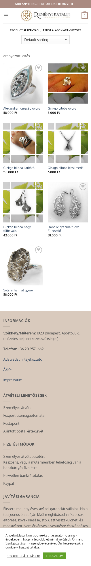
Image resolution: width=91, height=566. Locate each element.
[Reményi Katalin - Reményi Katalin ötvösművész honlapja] (45, 15)
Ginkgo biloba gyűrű (62, 108)
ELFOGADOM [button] (54, 556)
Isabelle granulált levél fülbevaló (64, 229)
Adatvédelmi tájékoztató (22, 359)
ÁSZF (7, 369)
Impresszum (12, 380)
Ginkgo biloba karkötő (18, 168)
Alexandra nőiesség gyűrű (21, 108)
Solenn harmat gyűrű (18, 290)
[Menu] (6, 15)
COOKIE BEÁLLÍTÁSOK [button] (23, 556)
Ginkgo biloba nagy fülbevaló (17, 229)
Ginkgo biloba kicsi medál (66, 168)
